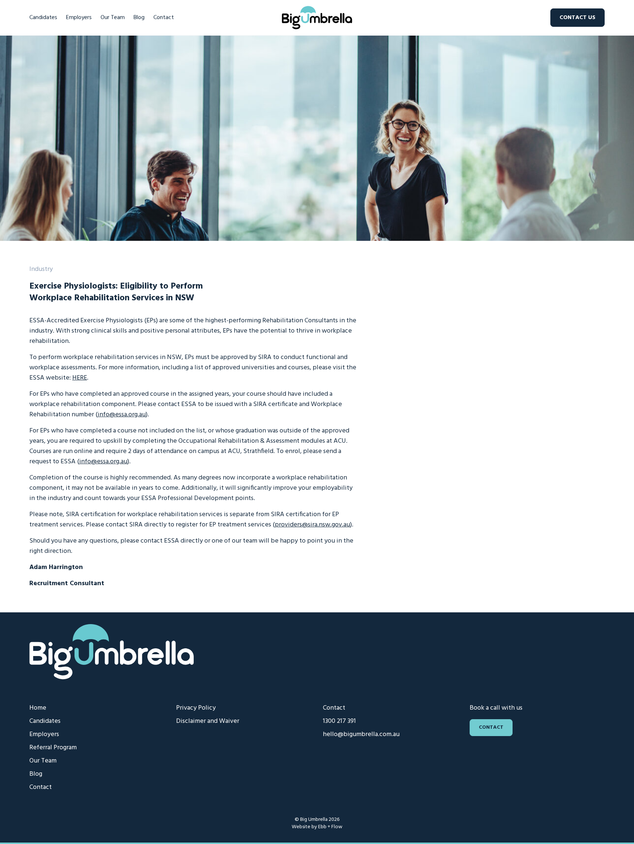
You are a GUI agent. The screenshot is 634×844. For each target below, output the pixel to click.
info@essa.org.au (122, 414)
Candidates (43, 17)
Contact (163, 17)
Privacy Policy (196, 708)
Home (37, 708)
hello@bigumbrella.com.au (361, 734)
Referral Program (53, 747)
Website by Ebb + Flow (317, 827)
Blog (139, 17)
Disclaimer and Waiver (207, 721)
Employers (79, 17)
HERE (79, 378)
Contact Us (577, 17)
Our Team (113, 17)
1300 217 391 (339, 721)
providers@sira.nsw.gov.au (312, 524)
